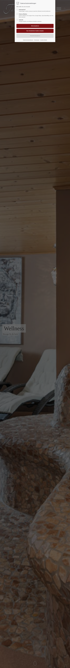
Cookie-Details (43, 40)
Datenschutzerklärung (28, 40)
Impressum (36, 40)
